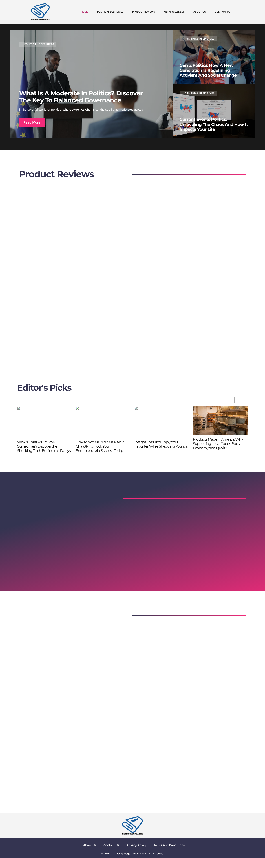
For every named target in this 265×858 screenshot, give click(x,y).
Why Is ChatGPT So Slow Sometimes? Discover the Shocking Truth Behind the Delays (43, 446)
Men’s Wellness (174, 11)
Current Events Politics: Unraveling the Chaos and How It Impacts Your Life (214, 124)
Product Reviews (143, 11)
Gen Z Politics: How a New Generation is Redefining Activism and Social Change (208, 70)
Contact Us (222, 11)
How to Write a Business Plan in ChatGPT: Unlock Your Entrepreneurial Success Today (100, 446)
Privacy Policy (136, 845)
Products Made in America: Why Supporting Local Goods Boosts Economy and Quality (218, 443)
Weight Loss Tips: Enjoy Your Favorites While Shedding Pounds (161, 444)
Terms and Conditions (169, 845)
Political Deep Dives (110, 11)
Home (84, 11)
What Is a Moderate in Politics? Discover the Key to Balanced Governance (81, 96)
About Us (199, 11)
